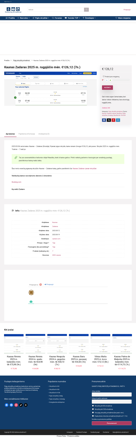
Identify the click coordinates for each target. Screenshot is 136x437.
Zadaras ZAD (106, 108)
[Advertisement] (68, 38)
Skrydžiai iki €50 (54, 389)
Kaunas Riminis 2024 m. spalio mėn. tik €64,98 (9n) (35, 360)
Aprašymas (10, 134)
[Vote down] (106, 80)
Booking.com (16, 182)
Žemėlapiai (89, 18)
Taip (53, 243)
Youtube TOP (72, 18)
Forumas (58, 18)
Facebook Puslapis (81, 432)
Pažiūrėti (107, 87)
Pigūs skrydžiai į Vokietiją (57, 399)
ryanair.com (56, 239)
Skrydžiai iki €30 (54, 386)
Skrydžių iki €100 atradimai (103, 409)
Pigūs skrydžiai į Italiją (56, 396)
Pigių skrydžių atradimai (21, 60)
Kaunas (54, 222)
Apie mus (7, 1)
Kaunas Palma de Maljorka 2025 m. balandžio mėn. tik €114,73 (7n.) (122, 360)
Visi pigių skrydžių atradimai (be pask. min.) (109, 413)
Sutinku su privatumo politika (102, 419)
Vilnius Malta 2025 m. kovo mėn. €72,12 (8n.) (100, 359)
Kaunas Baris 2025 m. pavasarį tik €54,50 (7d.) (79, 359)
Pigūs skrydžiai (41, 18)
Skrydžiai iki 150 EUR (119, 115)
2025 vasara (56, 255)
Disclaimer (106, 432)
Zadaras (55, 226)
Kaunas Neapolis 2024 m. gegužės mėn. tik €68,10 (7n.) (57, 360)
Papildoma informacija (26, 134)
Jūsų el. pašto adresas (99, 398)
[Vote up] (110, 80)
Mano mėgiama (124, 18)
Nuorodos (24, 18)
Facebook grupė (95, 432)
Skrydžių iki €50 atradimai (103, 406)
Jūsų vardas (96, 391)
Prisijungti (127, 10)
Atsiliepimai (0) (43, 134)
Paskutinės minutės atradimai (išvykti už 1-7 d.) (110, 416)
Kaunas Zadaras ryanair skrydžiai (112, 113)
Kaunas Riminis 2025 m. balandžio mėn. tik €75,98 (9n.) (14, 360)
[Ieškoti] (86, 10)
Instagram (70, 432)
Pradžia (11, 18)
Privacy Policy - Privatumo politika (68, 436)
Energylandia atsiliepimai (56, 402)
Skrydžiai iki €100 (54, 392)
